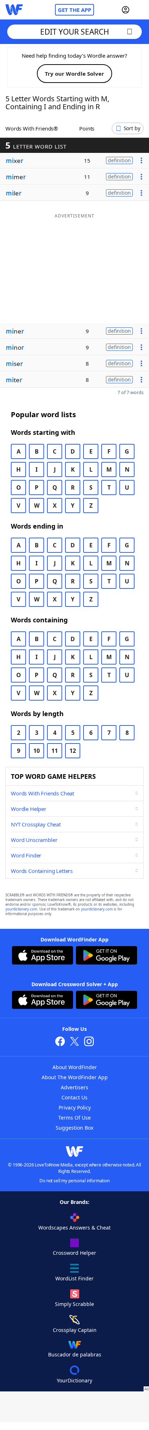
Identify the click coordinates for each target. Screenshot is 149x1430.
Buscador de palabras (74, 1354)
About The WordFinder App (75, 1077)
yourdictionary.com (21, 909)
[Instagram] (89, 1042)
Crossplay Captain (75, 1330)
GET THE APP (74, 9)
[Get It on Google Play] (106, 956)
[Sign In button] (125, 9)
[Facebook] (60, 1042)
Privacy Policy (75, 1107)
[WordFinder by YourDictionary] (14, 9)
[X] (74, 1042)
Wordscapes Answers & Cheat (74, 1227)
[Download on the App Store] (42, 956)
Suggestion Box (74, 1127)
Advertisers (74, 1087)
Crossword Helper (74, 1252)
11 (54, 751)
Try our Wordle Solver (74, 73)
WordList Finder (74, 1278)
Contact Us (74, 1097)
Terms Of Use (74, 1117)
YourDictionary (74, 1380)
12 (72, 751)
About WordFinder (74, 1067)
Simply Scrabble (74, 1304)
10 (36, 751)
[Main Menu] (140, 9)
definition (119, 160)
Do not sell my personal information (74, 1181)
